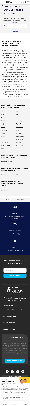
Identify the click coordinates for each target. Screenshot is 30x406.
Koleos (3, 133)
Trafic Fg (18, 130)
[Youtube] (17, 371)
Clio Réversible (20, 136)
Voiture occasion (11, 199)
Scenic (3, 127)
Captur (17, 111)
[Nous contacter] (28, 2)
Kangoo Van (19, 133)
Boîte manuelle (5, 190)
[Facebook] (7, 371)
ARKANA (18, 114)
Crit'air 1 (3, 175)
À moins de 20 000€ (6, 161)
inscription (16, 275)
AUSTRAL (3, 121)
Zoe (17, 118)
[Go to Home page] (8, 2)
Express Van (4, 139)
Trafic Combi (19, 145)
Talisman (18, 142)
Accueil (3, 199)
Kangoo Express (20, 121)
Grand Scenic (19, 127)
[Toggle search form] (22, 2)
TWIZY (3, 148)
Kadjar (3, 124)
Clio (2, 111)
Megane (3, 118)
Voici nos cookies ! (6, 398)
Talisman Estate (5, 145)
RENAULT (19, 199)
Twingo (3, 114)
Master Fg (4, 130)
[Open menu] (2, 2)
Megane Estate (20, 124)
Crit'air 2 (18, 175)
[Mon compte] (26, 2)
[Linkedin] (22, 371)
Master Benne (19, 139)
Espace (3, 136)
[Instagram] (12, 371)
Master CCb (4, 142)
